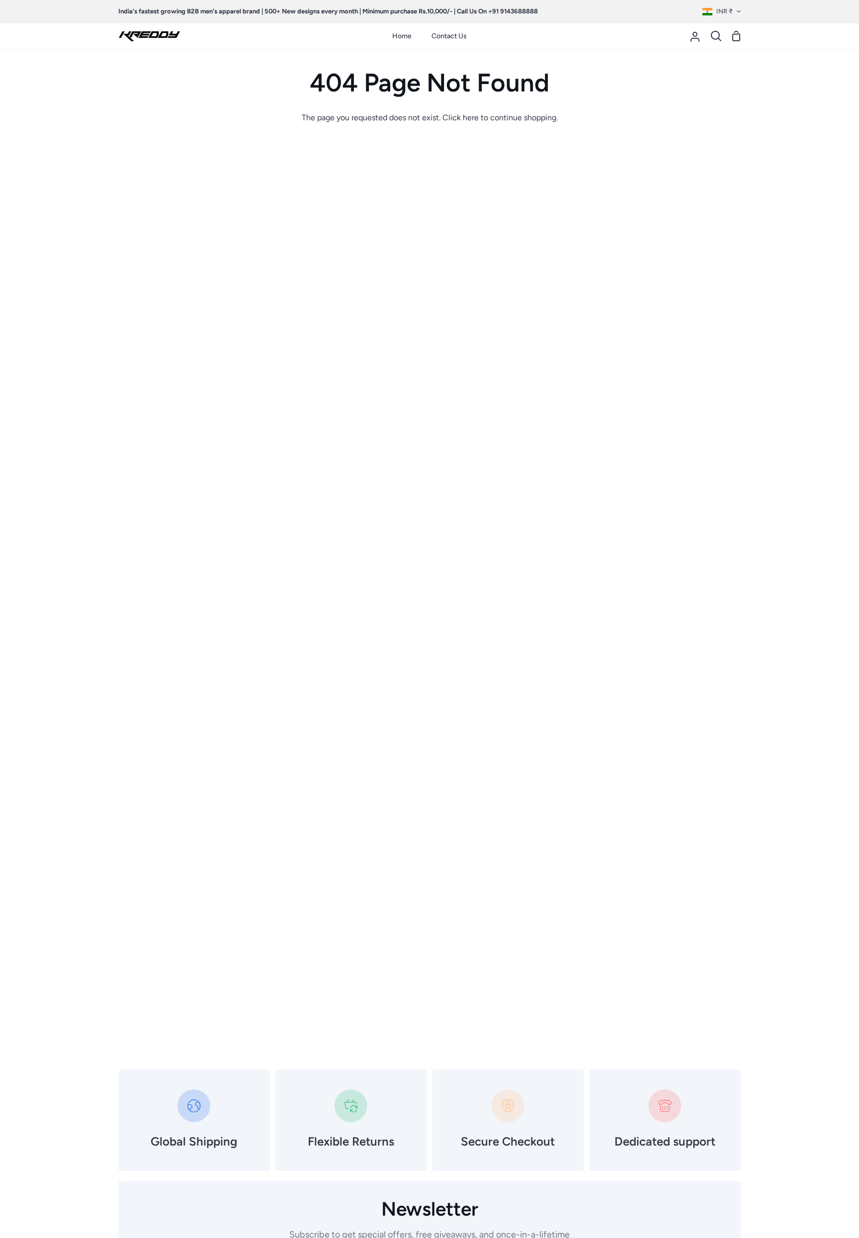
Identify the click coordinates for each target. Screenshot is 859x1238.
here (471, 117)
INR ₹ (724, 11)
